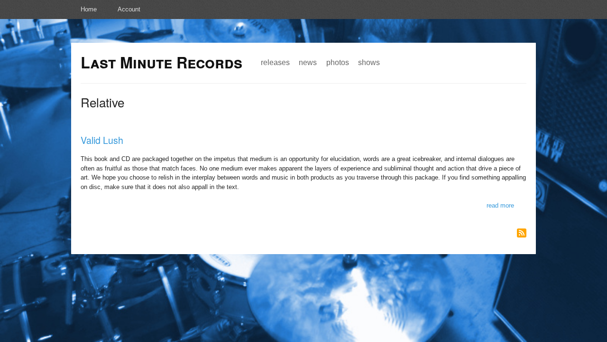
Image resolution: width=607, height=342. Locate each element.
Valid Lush (102, 140)
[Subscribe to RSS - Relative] (521, 233)
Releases (275, 62)
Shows (369, 62)
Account (129, 9)
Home (89, 9)
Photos (337, 62)
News (308, 62)
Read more (500, 205)
